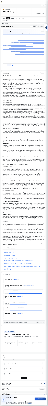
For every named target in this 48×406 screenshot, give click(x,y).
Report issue (34, 26)
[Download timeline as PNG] (38, 26)
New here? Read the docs (38, 322)
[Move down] (43, 364)
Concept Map (18, 18)
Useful (9, 247)
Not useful (13, 247)
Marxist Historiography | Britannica (9, 255)
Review (23, 18)
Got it (42, 30)
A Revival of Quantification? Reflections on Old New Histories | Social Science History (18, 260)
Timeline (8, 18)
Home (2, 5)
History (10, 5)
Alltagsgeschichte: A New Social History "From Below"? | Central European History (18, 263)
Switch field (40, 13)
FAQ (43, 322)
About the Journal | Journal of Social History (11, 257)
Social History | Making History (9, 252)
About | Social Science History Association (11, 258)
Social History (15, 5)
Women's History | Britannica (8, 261)
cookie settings (30, 403)
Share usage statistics (40, 398)
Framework (12, 18)
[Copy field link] (31, 26)
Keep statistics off (40, 401)
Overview (4, 18)
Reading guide (43, 5)
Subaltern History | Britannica (8, 269)
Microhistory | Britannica (8, 268)
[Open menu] (46, 2)
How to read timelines (43, 26)
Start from (5, 65)
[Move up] (43, 363)
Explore (6, 5)
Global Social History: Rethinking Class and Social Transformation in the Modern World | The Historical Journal (22, 266)
